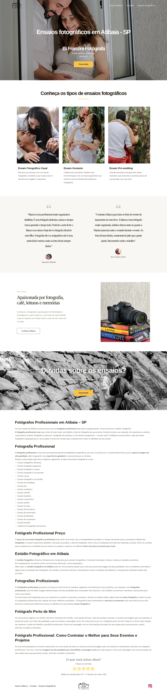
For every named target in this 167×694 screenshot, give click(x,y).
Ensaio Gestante (73, 168)
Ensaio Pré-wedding (121, 168)
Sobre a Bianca (116, 5)
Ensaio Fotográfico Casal (32, 168)
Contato (130, 5)
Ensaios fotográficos (146, 5)
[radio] (74, 669)
